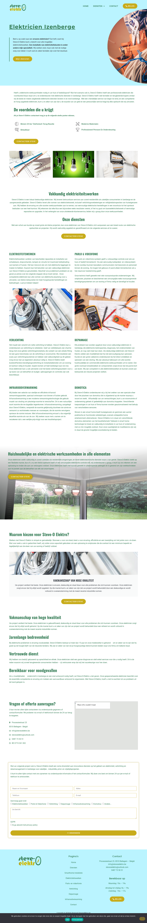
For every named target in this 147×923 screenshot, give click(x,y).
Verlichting (53, 804)
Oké (67, 919)
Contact (73, 904)
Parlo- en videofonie (73, 883)
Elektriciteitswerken (20, 804)
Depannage (65, 804)
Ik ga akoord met (25, 825)
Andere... (107, 804)
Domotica (97, 804)
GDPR (12, 822)
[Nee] (142, 919)
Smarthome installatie (73, 873)
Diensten (97, 6)
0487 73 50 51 (117, 870)
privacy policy (32, 825)
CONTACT (113, 6)
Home (86, 6)
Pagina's (73, 856)
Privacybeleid (77, 919)
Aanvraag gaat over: (18, 801)
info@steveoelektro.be (117, 864)
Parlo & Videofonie (38, 804)
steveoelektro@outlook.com (117, 867)
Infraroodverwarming (81, 804)
